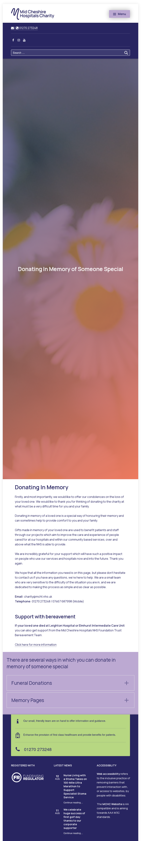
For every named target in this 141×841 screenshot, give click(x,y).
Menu (122, 14)
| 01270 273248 (26, 28)
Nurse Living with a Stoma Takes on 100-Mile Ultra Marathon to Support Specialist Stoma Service (75, 786)
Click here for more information (36, 645)
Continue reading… (73, 802)
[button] (70, 682)
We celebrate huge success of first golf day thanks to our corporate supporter (74, 819)
